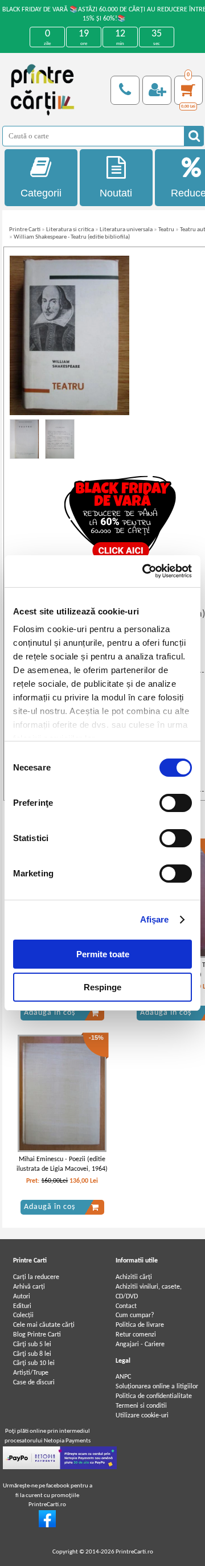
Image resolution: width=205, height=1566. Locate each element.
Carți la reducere (36, 1277)
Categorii (41, 193)
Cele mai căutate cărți (44, 1325)
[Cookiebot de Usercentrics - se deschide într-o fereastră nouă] (144, 571)
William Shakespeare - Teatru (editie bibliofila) (72, 237)
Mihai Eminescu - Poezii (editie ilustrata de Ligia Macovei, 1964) (62, 1164)
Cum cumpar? (135, 1315)
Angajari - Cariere (140, 1344)
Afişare (154, 919)
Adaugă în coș (49, 1013)
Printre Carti (24, 230)
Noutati (116, 193)
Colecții (23, 1315)
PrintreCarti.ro (134, 1552)
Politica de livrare (140, 1325)
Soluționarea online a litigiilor (157, 1386)
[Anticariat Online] (47, 1525)
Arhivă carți (29, 1287)
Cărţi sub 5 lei (32, 1344)
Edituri (22, 1306)
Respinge (102, 987)
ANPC (123, 1377)
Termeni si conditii (141, 1406)
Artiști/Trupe (30, 1373)
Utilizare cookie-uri (142, 1415)
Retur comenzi (136, 1334)
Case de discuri (34, 1382)
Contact (126, 1306)
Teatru (166, 230)
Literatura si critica (70, 230)
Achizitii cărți (134, 1277)
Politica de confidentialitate (154, 1396)
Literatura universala (126, 230)
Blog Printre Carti (37, 1334)
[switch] (175, 803)
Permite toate (102, 954)
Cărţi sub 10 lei (34, 1363)
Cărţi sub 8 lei (32, 1354)
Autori (21, 1296)
